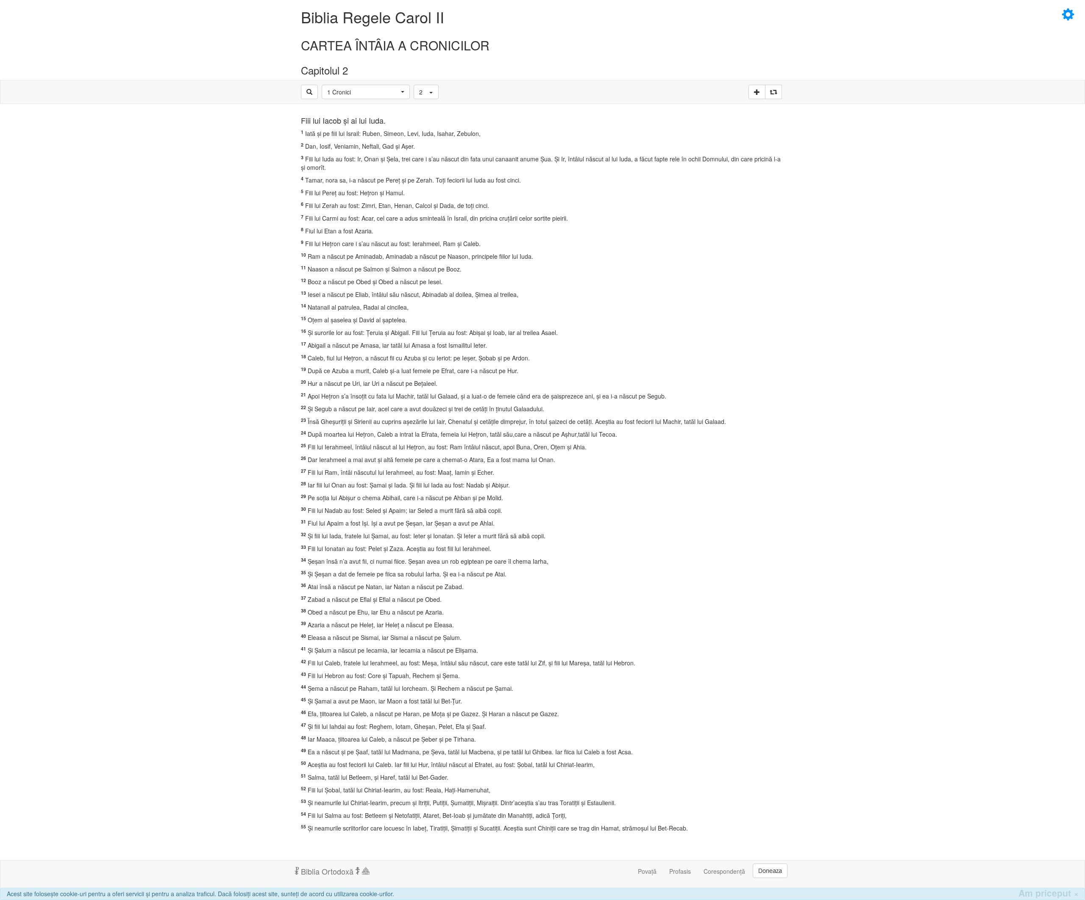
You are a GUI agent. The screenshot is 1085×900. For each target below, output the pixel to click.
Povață (647, 871)
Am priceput (1048, 893)
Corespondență (724, 871)
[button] (366, 92)
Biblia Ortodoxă (327, 871)
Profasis (680, 871)
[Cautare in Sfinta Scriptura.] (309, 92)
